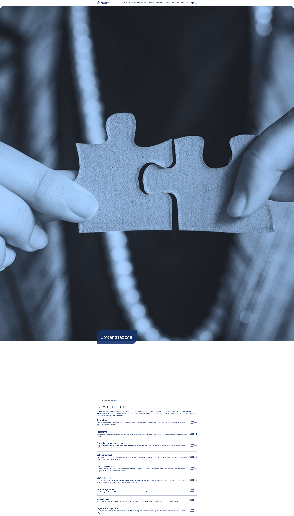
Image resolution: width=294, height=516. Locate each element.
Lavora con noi (180, 2)
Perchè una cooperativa (139, 2)
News (172, 2)
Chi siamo (127, 2)
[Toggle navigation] (196, 3)
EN (189, 2)
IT (187, 2)
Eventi (166, 2)
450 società (166, 413)
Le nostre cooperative (155, 2)
